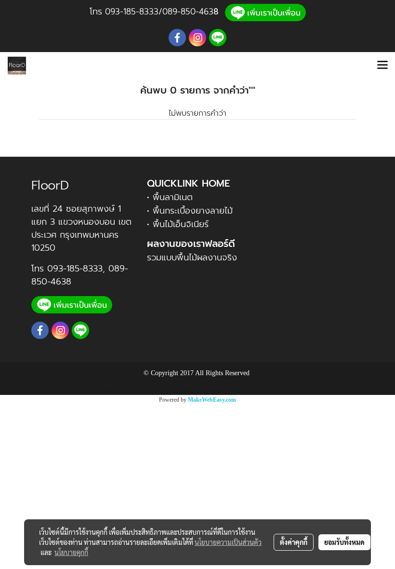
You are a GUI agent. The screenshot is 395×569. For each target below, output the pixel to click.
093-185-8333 (131, 11)
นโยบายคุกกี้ (71, 552)
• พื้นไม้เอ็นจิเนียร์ (178, 224)
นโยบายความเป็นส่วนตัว (228, 542)
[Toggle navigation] (382, 65)
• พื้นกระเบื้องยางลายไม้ (190, 210)
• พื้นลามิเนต (170, 197)
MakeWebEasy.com (212, 399)
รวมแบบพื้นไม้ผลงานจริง (192, 257)
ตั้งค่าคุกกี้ (293, 542)
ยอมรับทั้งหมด (344, 542)
